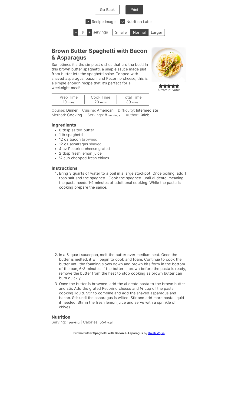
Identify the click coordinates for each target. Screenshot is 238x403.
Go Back (107, 9)
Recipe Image (104, 21)
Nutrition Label (139, 21)
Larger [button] (156, 32)
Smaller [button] (121, 32)
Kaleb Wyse (156, 333)
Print (134, 10)
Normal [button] (139, 32)
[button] (161, 85)
